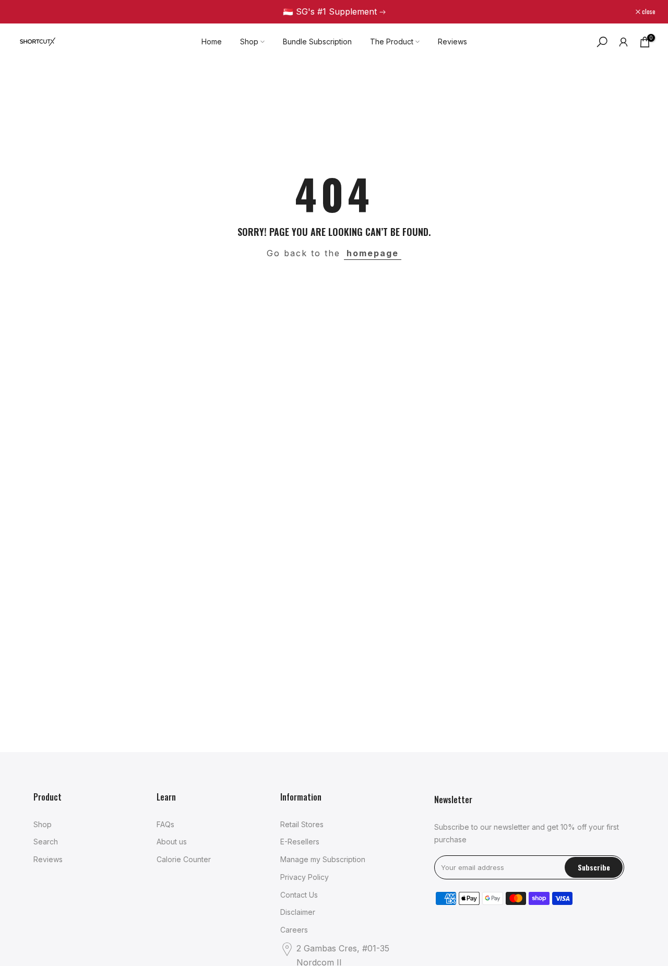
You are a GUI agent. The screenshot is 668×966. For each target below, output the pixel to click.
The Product (391, 41)
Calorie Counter (184, 859)
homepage (373, 253)
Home (211, 41)
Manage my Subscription (322, 859)
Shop (249, 41)
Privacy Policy (304, 877)
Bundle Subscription (317, 41)
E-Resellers (299, 841)
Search (45, 841)
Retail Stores (302, 824)
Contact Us (299, 894)
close (24, 11)
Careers (294, 929)
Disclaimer (297, 912)
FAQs (165, 824)
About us (172, 841)
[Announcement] (334, 12)
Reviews (452, 41)
